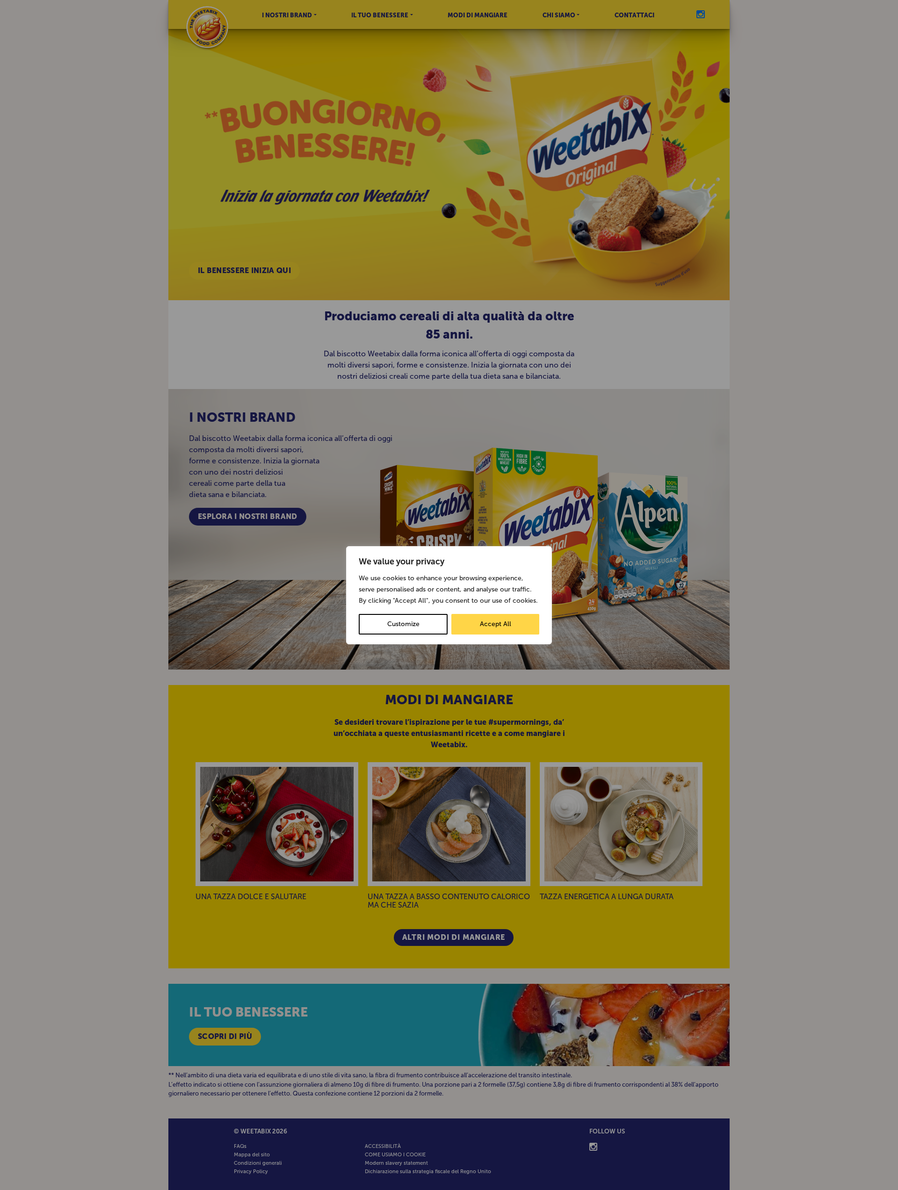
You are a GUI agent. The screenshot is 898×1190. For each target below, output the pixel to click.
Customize (403, 624)
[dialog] (449, 595)
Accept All (495, 624)
